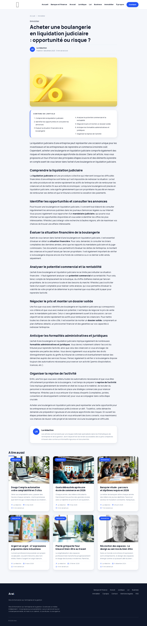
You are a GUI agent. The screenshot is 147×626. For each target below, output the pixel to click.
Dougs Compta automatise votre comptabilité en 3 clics (26, 489)
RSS (137, 594)
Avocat (73, 4)
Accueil (45, 4)
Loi (90, 4)
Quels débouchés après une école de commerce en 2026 (70, 489)
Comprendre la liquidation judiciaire (49, 118)
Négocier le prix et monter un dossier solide (94, 124)
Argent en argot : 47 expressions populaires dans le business (28, 547)
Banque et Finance (59, 4)
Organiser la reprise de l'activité (89, 134)
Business (98, 4)
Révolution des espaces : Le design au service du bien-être (116, 547)
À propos (120, 4)
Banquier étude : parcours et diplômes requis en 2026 (114, 489)
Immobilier (109, 4)
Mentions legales (126, 594)
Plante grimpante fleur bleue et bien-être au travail (71, 547)
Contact (132, 4)
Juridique (82, 4)
